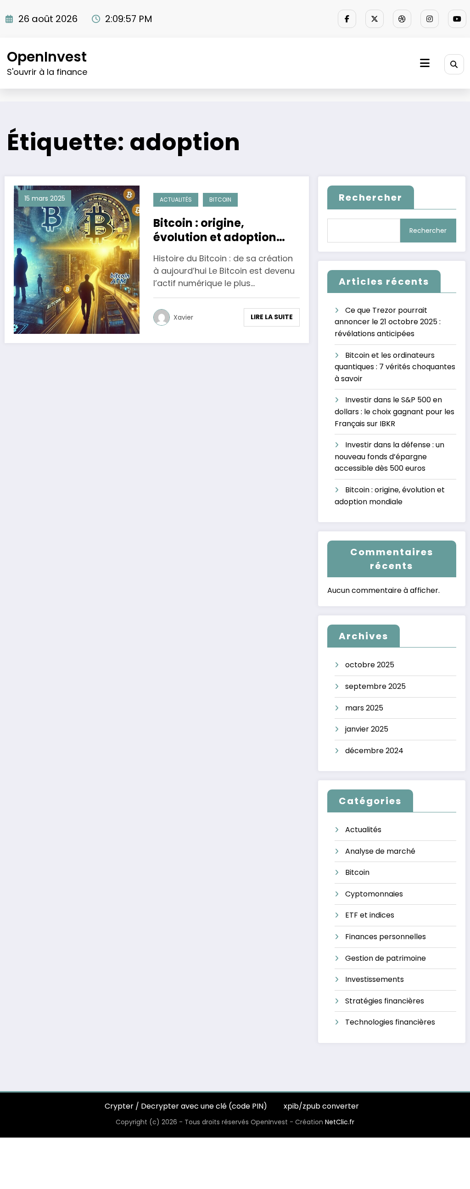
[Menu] (424, 63)
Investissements (374, 979)
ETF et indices (369, 915)
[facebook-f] (347, 19)
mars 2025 (364, 708)
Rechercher (371, 197)
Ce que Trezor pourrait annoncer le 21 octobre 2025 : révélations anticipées (388, 322)
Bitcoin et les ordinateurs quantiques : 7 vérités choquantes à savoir (395, 367)
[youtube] (457, 19)
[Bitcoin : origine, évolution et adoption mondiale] (77, 259)
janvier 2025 (366, 729)
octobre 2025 (369, 664)
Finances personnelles (385, 936)
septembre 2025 (375, 686)
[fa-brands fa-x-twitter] (374, 19)
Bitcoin (220, 199)
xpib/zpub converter (321, 1106)
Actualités (176, 199)
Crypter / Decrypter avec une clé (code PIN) (186, 1106)
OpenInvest (47, 57)
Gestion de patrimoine (385, 958)
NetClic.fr (339, 1122)
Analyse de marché (380, 851)
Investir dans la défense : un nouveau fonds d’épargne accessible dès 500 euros (389, 456)
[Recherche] (454, 64)
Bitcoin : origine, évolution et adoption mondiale (214, 230)
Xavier (183, 317)
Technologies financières (390, 1022)
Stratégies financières (384, 1001)
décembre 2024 (374, 750)
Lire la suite (272, 316)
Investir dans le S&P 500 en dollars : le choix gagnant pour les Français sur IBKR (394, 411)
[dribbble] (402, 19)
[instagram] (429, 19)
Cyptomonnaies (374, 894)
